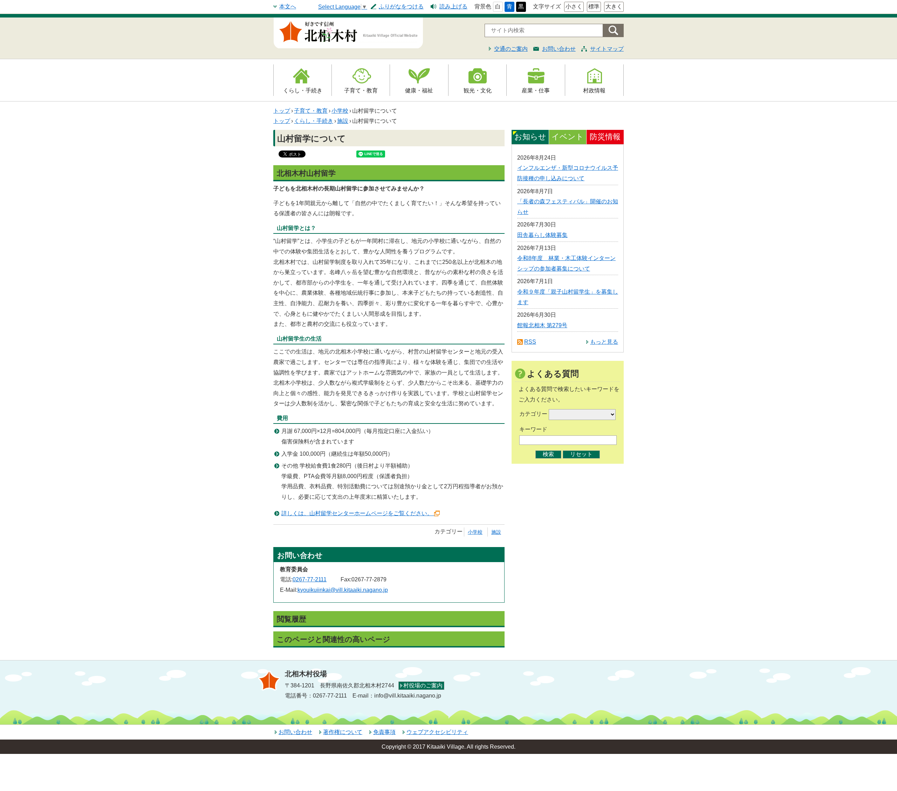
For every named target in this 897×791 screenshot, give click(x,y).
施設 (342, 121)
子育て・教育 (361, 90)
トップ (281, 111)
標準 (594, 6)
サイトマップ (607, 49)
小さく (574, 6)
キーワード (533, 429)
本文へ (287, 6)
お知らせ (530, 136)
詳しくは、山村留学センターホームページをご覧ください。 (357, 513)
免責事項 (384, 732)
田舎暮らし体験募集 (542, 235)
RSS (530, 342)
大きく (613, 6)
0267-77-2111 (310, 579)
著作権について (342, 732)
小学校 (339, 111)
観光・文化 (478, 90)
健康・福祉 (419, 90)
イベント (568, 136)
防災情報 (605, 136)
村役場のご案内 (423, 685)
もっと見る (604, 342)
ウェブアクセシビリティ (437, 732)
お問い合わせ (559, 49)
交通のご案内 (511, 49)
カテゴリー (533, 414)
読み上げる (453, 6)
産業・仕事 (536, 90)
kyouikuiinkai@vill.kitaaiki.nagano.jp (342, 590)
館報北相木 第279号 (542, 325)
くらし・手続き (302, 90)
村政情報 (594, 90)
